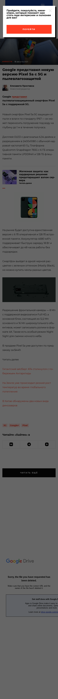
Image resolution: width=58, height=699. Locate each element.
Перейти (29, 29)
